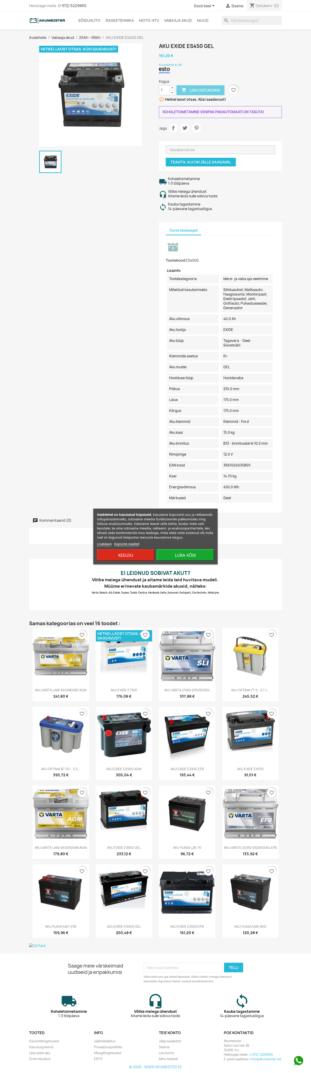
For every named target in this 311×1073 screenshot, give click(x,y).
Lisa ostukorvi (200, 90)
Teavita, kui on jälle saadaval (201, 162)
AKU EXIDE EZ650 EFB (187, 769)
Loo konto (166, 1053)
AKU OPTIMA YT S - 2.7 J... (250, 690)
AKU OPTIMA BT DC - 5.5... (60, 769)
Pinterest (196, 128)
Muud (203, 20)
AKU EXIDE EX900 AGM (123, 769)
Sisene (164, 1047)
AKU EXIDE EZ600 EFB (187, 926)
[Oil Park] (155, 945)
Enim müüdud (39, 1059)
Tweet (184, 128)
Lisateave (104, 544)
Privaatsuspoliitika (108, 1047)
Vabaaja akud (178, 20)
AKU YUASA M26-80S (250, 926)
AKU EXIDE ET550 (124, 690)
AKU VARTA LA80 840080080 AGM (61, 690)
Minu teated (168, 1059)
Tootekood (175, 260)
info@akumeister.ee (265, 1059)
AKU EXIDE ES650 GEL (124, 847)
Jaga (173, 128)
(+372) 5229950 (72, 5)
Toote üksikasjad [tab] (183, 230)
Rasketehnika (120, 20)
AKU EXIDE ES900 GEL (124, 926)
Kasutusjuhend (41, 1047)
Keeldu (125, 555)
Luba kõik (185, 555)
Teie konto (170, 1032)
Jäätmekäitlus (104, 1041)
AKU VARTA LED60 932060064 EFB (250, 847)
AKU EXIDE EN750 (250, 769)
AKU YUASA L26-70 (187, 847)
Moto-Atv (149, 20)
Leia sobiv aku (39, 1053)
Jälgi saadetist (170, 1041)
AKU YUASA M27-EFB (60, 926)
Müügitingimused (107, 1053)
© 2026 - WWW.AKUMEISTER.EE (155, 1067)
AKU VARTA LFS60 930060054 (187, 690)
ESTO (98, 1059)
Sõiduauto (89, 20)
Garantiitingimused (44, 1041)
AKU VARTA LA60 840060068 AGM (61, 847)
